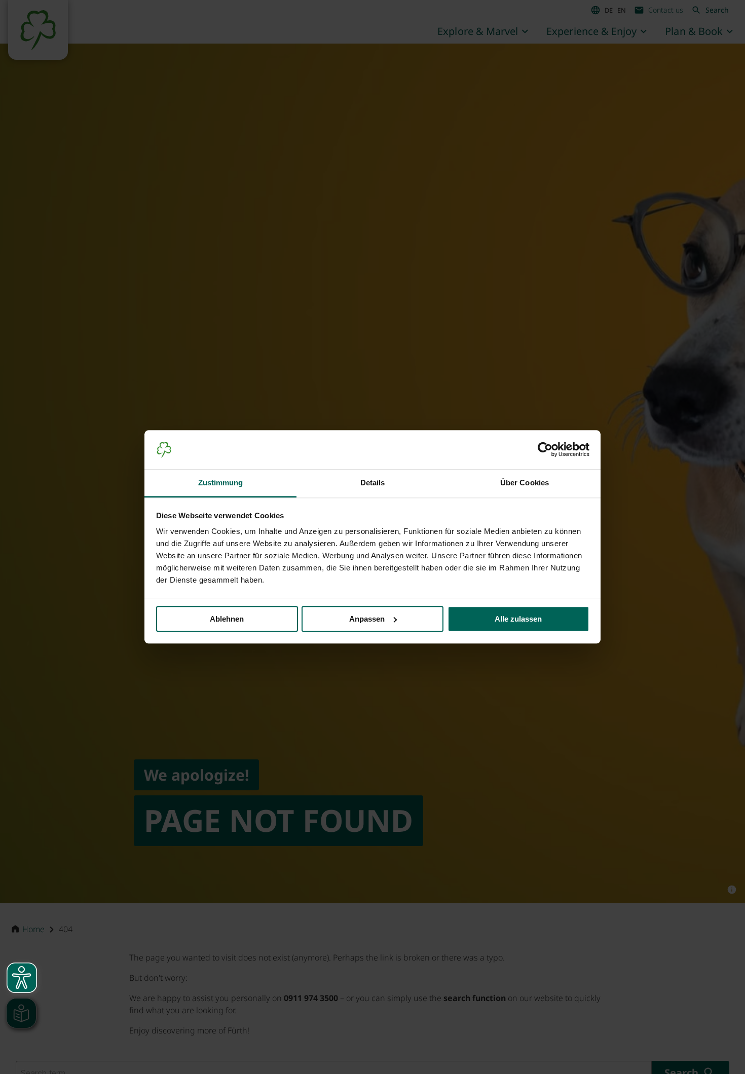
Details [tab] (372, 482)
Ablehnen (227, 619)
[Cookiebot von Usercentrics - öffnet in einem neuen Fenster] (545, 449)
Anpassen (367, 619)
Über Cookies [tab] (524, 482)
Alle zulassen (518, 619)
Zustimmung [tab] (220, 482)
